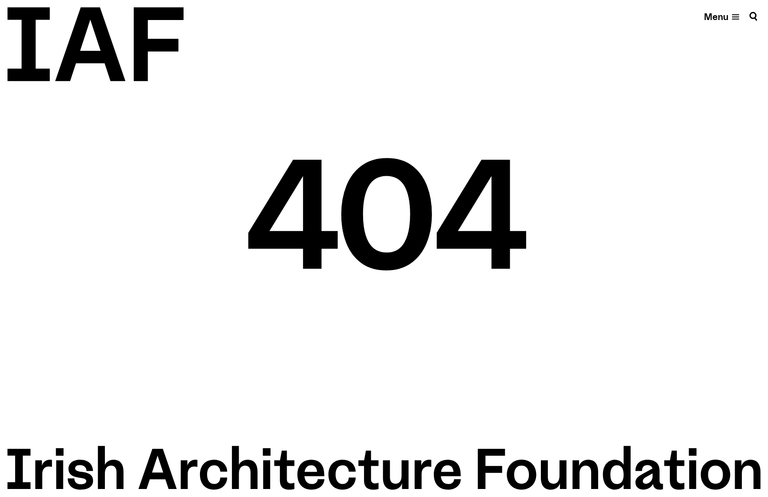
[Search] (753, 16)
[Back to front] (95, 44)
